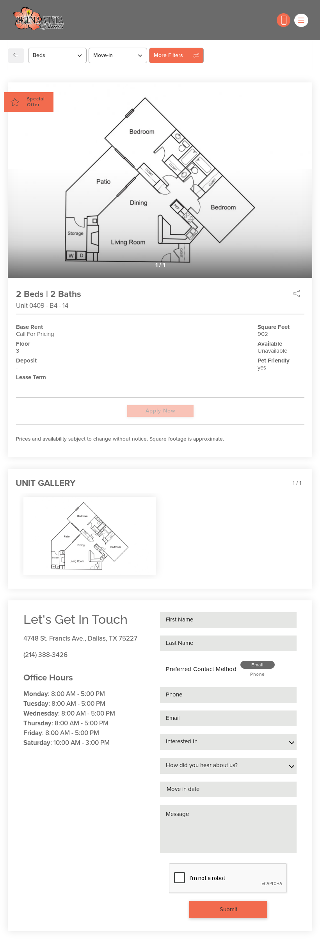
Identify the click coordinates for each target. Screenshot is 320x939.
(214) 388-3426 (45, 655)
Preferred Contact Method (201, 669)
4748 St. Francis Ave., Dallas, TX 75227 (80, 638)
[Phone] (283, 20)
